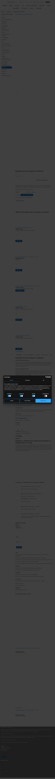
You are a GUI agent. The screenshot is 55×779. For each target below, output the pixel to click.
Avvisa (11, 400)
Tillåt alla (43, 400)
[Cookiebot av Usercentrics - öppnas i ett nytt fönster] (46, 377)
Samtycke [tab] (11, 380)
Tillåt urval (27, 400)
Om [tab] (43, 380)
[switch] (21, 396)
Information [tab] (27, 380)
